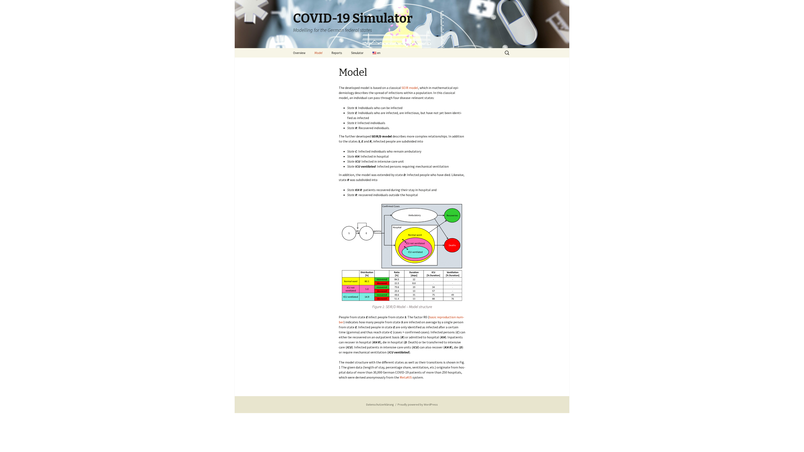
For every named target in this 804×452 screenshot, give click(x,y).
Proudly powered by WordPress (418, 404)
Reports (336, 53)
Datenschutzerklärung (380, 404)
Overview (299, 53)
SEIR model (410, 88)
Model (318, 53)
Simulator (357, 53)
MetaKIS (406, 377)
